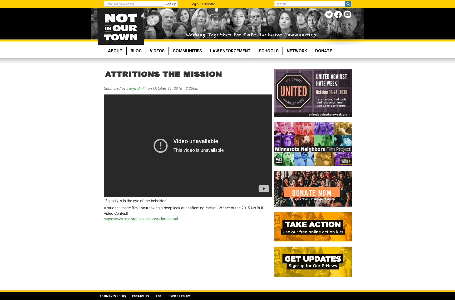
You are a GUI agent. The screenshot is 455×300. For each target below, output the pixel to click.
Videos (157, 50)
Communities (187, 50)
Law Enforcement (230, 50)
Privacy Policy (180, 296)
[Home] (121, 26)
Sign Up (170, 4)
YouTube (348, 15)
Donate (323, 50)
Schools (269, 50)
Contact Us (140, 296)
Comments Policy (113, 296)
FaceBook (338, 15)
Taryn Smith (137, 88)
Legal (159, 296)
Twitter (329, 15)
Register (208, 3)
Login (194, 3)
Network (297, 50)
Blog (136, 50)
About (115, 50)
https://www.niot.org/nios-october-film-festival (141, 218)
